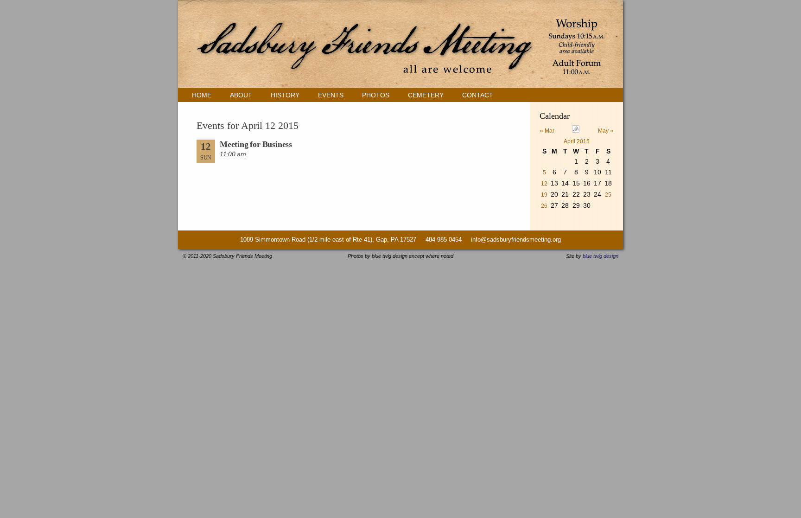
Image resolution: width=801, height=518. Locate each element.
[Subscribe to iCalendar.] (575, 131)
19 (544, 195)
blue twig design (600, 256)
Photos (375, 95)
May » (605, 131)
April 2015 (577, 141)
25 (608, 195)
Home (201, 95)
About (241, 95)
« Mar (547, 131)
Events (330, 95)
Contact (477, 95)
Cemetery (426, 95)
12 (544, 183)
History (285, 95)
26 (544, 206)
